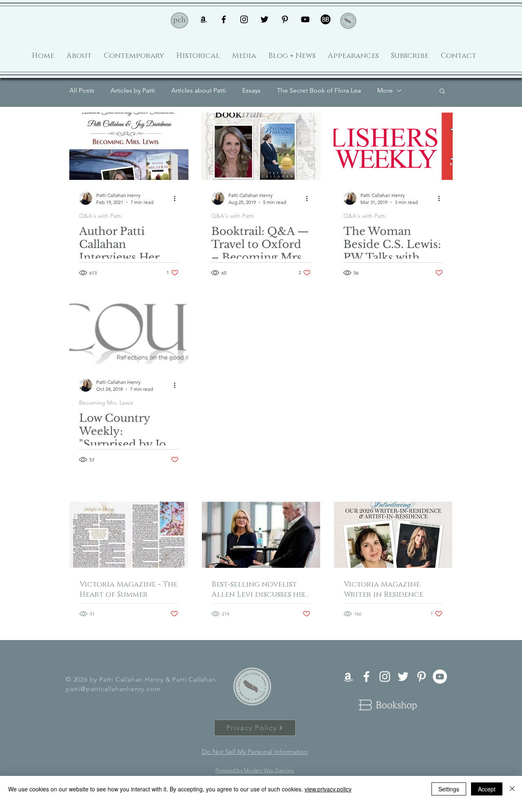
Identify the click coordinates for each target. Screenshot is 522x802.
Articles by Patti (133, 90)
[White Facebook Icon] (366, 676)
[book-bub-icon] (326, 19)
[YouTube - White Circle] (440, 676)
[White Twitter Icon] (403, 676)
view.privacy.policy (328, 789)
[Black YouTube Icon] (305, 19)
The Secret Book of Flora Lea (319, 90)
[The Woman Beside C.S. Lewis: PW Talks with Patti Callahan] (393, 146)
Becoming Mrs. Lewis (106, 402)
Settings (448, 789)
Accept (486, 789)
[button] (442, 91)
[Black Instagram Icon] (244, 19)
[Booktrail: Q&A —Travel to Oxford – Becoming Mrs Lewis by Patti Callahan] (261, 146)
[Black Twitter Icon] (264, 19)
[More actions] (177, 198)
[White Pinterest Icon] (421, 676)
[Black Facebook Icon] (224, 19)
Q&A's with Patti (100, 216)
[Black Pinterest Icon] (285, 19)
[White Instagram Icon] (385, 676)
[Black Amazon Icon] (203, 19)
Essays (251, 90)
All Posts (81, 90)
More (385, 90)
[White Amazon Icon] (348, 676)
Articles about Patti (198, 90)
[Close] (512, 788)
